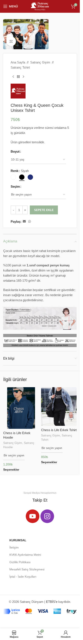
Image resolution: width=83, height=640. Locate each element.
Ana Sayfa (18, 62)
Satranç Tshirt (20, 67)
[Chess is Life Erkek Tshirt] (59, 406)
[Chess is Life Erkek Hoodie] (21, 408)
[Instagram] (47, 516)
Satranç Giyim (40, 62)
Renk (14, 171)
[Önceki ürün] (13, 76)
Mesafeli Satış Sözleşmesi (26, 569)
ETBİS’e (51, 601)
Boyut (15, 151)
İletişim (14, 547)
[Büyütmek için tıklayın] (11, 41)
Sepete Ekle (44, 210)
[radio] (13, 177)
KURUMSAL (17, 540)
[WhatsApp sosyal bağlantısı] (29, 221)
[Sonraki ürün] (23, 76)
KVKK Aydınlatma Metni (25, 554)
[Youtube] (32, 516)
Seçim (15, 186)
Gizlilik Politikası (20, 562)
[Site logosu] (40, 6)
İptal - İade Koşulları (22, 576)
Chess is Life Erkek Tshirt (59, 430)
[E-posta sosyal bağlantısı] (24, 221)
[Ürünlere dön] (18, 76)
